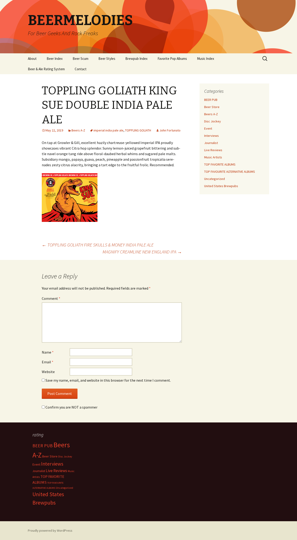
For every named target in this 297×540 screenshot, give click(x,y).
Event (208, 128)
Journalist (211, 143)
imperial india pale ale (108, 130)
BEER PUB (210, 100)
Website (48, 371)
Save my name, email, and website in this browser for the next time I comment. (108, 380)
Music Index (205, 58)
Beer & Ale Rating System (46, 69)
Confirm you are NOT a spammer (71, 407)
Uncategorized (214, 179)
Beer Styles (106, 58)
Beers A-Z (78, 130)
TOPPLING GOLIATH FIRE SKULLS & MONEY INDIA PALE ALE (98, 245)
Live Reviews (213, 150)
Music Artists (213, 157)
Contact (81, 69)
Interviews (211, 136)
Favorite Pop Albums (172, 58)
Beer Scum (80, 58)
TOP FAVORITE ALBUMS (220, 164)
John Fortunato (170, 130)
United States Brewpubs (221, 186)
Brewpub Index (136, 58)
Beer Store (212, 107)
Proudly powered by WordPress (50, 530)
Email (47, 362)
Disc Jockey (212, 121)
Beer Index (55, 58)
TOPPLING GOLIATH (138, 130)
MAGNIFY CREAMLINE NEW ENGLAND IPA (142, 252)
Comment (51, 298)
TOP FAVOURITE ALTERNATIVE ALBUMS (229, 171)
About (32, 58)
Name (48, 352)
